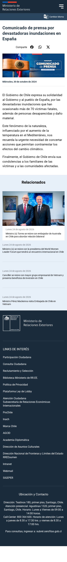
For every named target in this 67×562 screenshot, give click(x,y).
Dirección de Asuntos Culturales (21, 446)
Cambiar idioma (56, 16)
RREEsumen (10, 457)
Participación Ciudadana (17, 357)
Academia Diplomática (16, 439)
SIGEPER (8, 477)
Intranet (7, 464)
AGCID (6, 433)
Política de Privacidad (15, 384)
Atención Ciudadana (14, 398)
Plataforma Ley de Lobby (17, 391)
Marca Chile (10, 426)
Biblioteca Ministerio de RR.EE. (20, 377)
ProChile (8, 412)
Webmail (8, 471)
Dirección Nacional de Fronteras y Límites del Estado (33, 453)
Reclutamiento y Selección (18, 370)
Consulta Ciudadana (14, 364)
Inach (6, 419)
